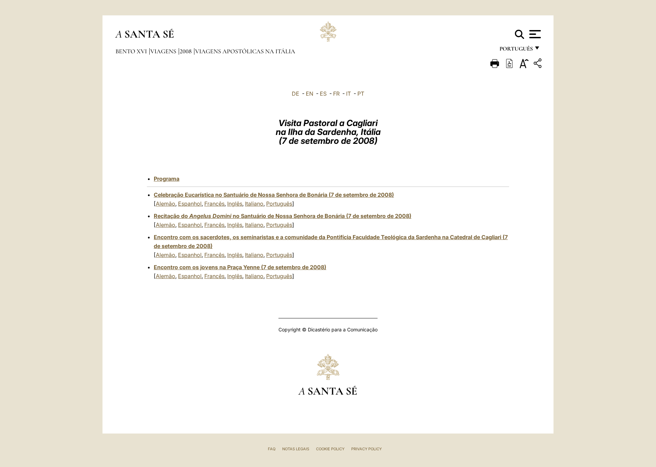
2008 (186, 51)
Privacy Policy (366, 449)
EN (309, 93)
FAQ (271, 449)
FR (336, 93)
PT (360, 93)
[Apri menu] (534, 34)
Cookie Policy (330, 449)
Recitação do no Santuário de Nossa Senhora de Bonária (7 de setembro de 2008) (282, 215)
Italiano (254, 203)
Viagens (164, 51)
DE (295, 93)
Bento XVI (131, 51)
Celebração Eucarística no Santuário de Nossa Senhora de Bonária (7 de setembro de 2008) (274, 194)
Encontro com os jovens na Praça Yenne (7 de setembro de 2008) (240, 267)
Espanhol (190, 203)
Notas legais (295, 449)
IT (348, 93)
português (516, 50)
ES (323, 93)
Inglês (234, 203)
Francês (214, 203)
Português (279, 203)
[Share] (538, 64)
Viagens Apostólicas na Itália (245, 51)
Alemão (165, 203)
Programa (166, 178)
